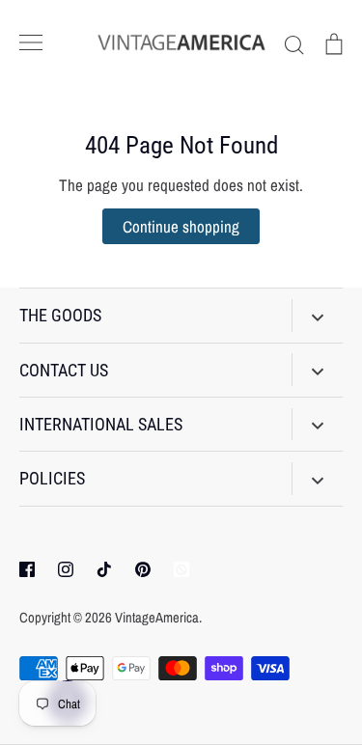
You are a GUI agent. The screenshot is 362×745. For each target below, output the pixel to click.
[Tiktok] (104, 569)
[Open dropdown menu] (317, 315)
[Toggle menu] (31, 42)
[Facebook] (27, 569)
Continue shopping (181, 226)
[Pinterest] (143, 569)
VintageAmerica (157, 617)
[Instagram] (65, 569)
